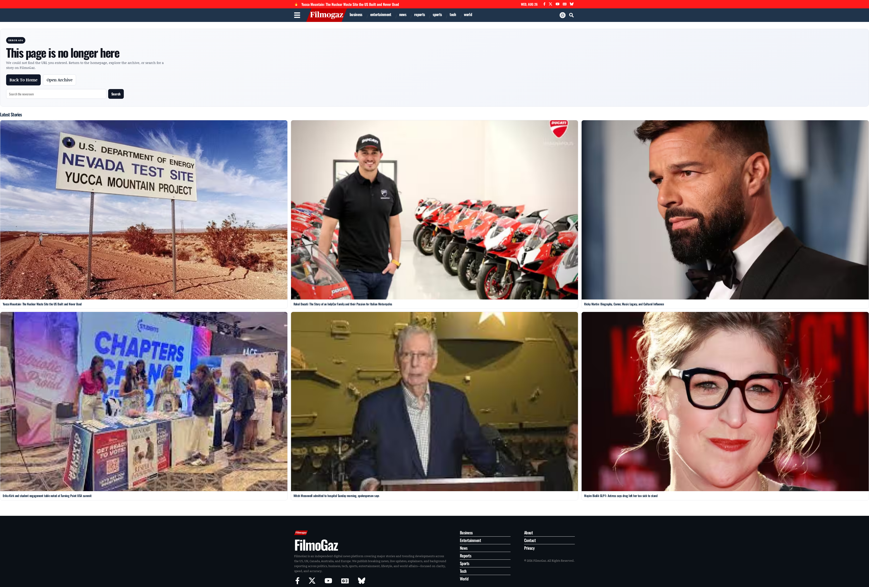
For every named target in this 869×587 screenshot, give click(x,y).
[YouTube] (557, 4)
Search (116, 93)
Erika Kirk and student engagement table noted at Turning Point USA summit (47, 495)
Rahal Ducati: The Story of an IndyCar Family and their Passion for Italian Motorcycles (343, 304)
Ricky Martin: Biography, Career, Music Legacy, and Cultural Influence (624, 304)
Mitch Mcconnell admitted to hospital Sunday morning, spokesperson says (336, 495)
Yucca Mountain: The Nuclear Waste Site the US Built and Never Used (350, 4)
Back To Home (23, 80)
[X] (550, 4)
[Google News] (565, 4)
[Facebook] (544, 4)
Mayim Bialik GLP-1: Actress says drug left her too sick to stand (620, 495)
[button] (571, 15)
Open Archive (59, 80)
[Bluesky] (572, 4)
